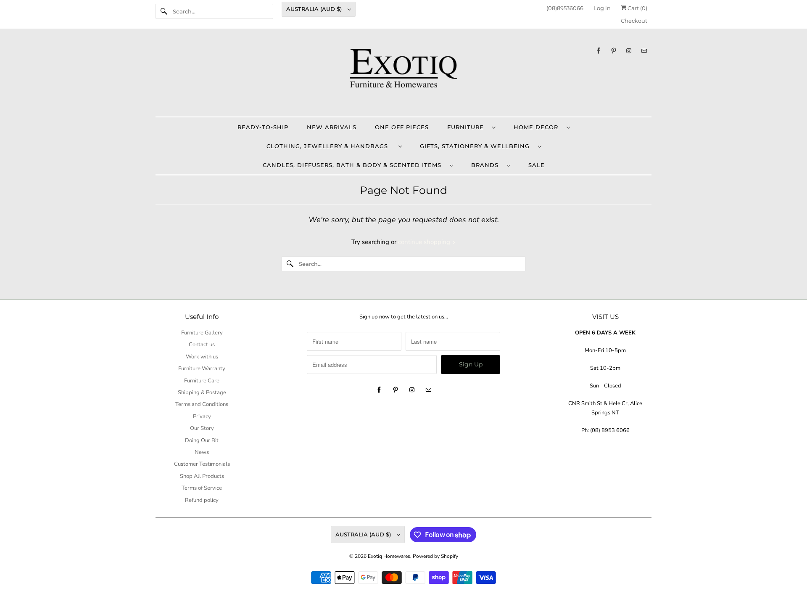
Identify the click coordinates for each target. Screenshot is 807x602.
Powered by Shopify (435, 556)
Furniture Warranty (201, 368)
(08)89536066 (564, 8)
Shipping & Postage (202, 392)
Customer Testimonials (202, 464)
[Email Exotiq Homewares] (643, 50)
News (202, 452)
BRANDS (487, 165)
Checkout (634, 20)
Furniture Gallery (202, 333)
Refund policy (202, 500)
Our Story (202, 428)
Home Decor (538, 127)
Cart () (636, 8)
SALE (536, 165)
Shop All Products (202, 476)
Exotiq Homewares (389, 556)
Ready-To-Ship (262, 127)
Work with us (202, 357)
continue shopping (425, 242)
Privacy (202, 416)
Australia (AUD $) (314, 8)
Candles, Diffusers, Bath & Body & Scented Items (354, 165)
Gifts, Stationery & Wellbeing (477, 146)
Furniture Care (201, 381)
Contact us (202, 344)
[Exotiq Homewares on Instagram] (628, 50)
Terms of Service (202, 488)
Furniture (467, 127)
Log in (602, 8)
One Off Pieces (402, 127)
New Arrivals (331, 127)
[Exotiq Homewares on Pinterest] (613, 50)
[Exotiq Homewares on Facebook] (598, 50)
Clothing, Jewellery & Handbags (330, 146)
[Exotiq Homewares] (403, 74)
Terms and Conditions (201, 404)
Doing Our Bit (202, 440)
